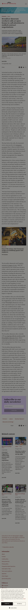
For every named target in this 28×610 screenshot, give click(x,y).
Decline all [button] (19, 603)
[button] (13, 608)
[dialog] (14, 599)
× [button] (26, 589)
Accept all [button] (7, 603)
